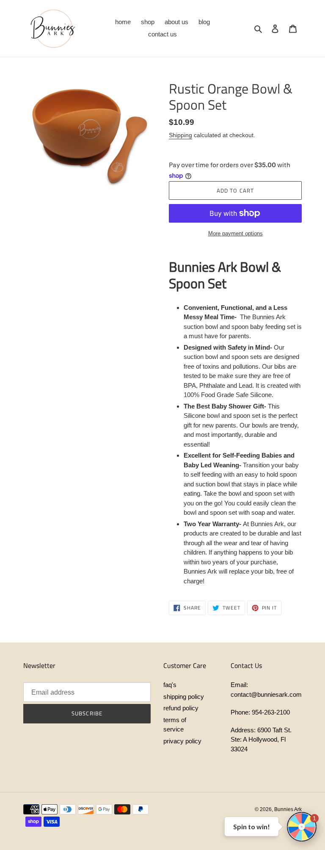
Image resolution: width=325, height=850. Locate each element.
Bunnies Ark (288, 809)
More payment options (235, 233)
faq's (169, 684)
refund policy (180, 708)
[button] (302, 827)
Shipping (180, 135)
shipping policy (183, 696)
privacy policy (182, 741)
